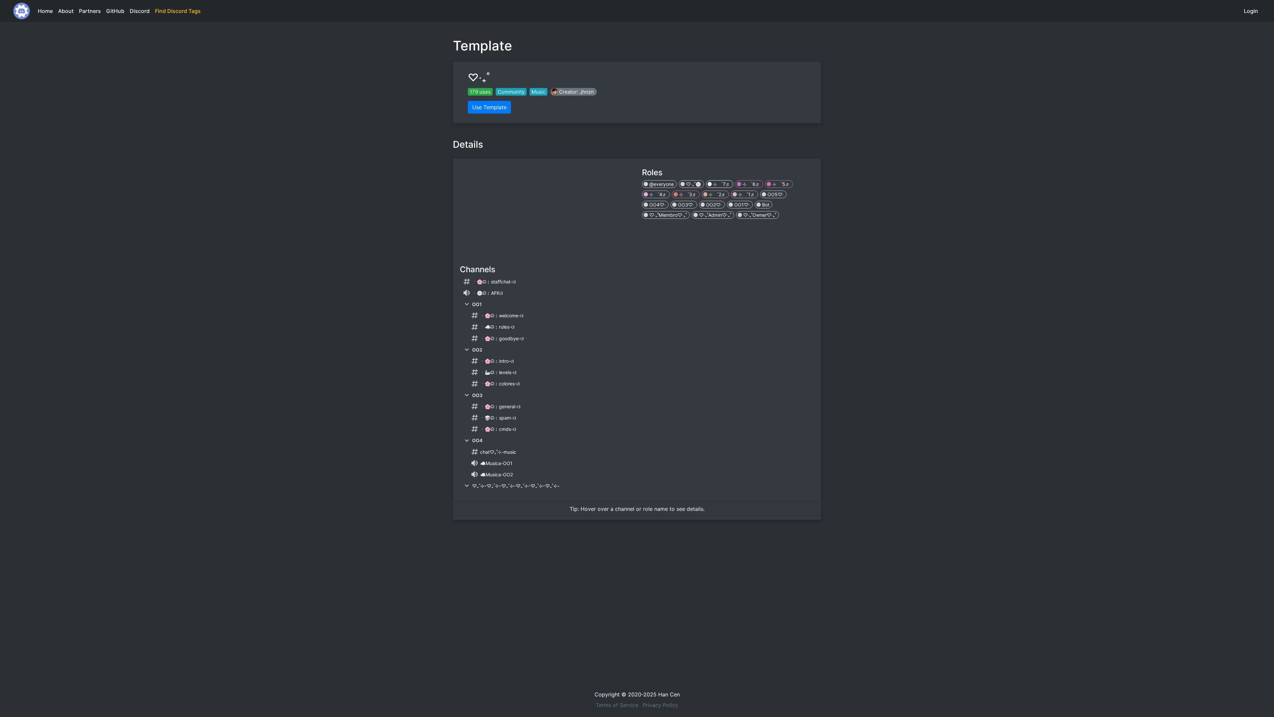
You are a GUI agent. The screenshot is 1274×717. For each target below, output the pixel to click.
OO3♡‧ (685, 204)
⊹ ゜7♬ (721, 184)
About (66, 11)
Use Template (489, 107)
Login (1251, 11)
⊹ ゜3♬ (687, 194)
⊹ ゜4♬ (657, 194)
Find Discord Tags (178, 11)
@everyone (661, 184)
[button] (573, 92)
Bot (765, 204)
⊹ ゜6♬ (750, 184)
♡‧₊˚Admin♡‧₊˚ (714, 215)
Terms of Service (617, 705)
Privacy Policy (660, 705)
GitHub (115, 11)
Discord (140, 11)
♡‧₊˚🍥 (693, 184)
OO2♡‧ (713, 204)
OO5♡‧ (775, 194)
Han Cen (669, 694)
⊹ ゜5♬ (780, 184)
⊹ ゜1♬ (746, 194)
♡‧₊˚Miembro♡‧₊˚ (667, 215)
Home (45, 11)
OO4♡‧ (657, 204)
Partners (90, 11)
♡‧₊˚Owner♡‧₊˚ (759, 215)
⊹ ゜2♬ (716, 194)
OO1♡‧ (741, 204)
